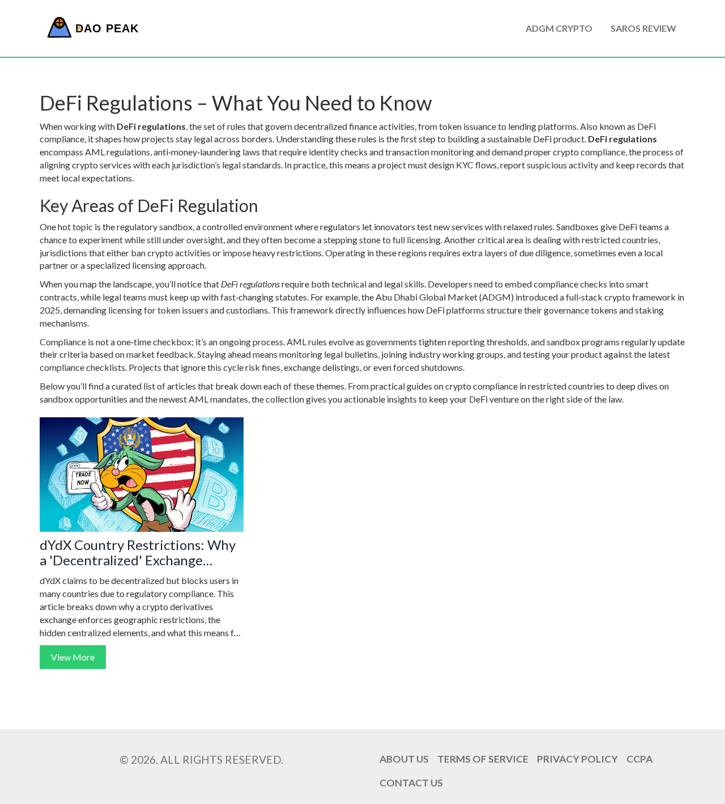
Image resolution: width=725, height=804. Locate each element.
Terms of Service (482, 759)
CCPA (639, 759)
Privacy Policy (577, 759)
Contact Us (411, 783)
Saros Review (643, 28)
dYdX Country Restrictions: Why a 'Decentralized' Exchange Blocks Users (138, 553)
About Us (404, 759)
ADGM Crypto (559, 28)
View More (73, 656)
